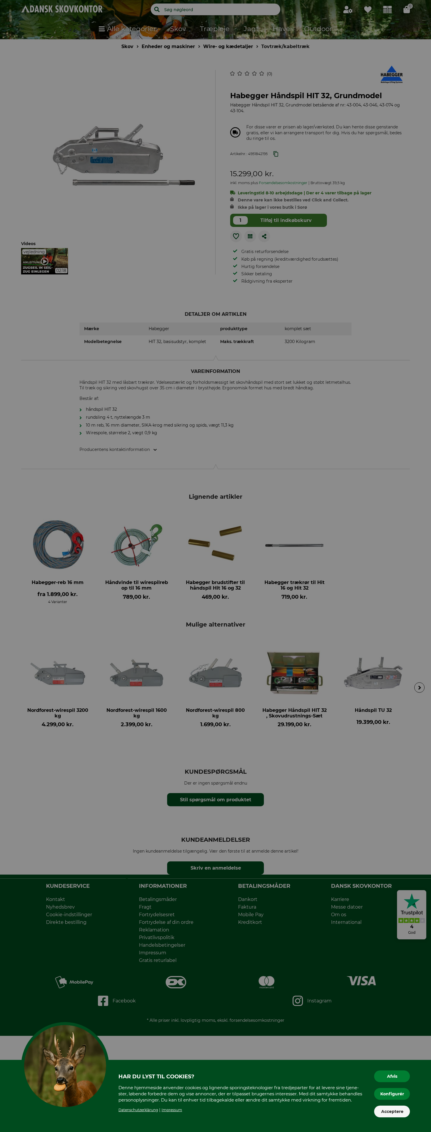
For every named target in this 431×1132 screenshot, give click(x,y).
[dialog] (215, 566)
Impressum (172, 1110)
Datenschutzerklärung (138, 1110)
